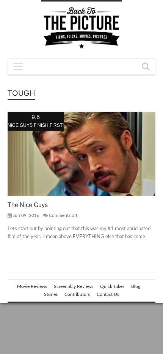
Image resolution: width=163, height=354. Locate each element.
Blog (135, 286)
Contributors (77, 294)
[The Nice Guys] (87, 153)
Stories (51, 294)
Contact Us (108, 294)
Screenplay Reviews (73, 286)
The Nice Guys (28, 205)
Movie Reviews (32, 286)
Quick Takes (112, 286)
